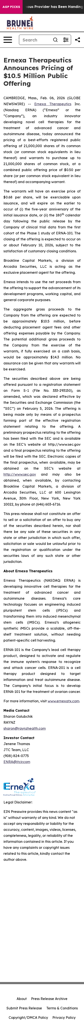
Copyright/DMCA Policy (28, 1017)
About (22, 999)
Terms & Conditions (62, 1008)
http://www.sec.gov (19, 474)
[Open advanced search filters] (66, 40)
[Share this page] (78, 39)
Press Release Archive (49, 999)
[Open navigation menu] (7, 39)
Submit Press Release (24, 1008)
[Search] (55, 40)
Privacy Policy (64, 1017)
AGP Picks (11, 7)
